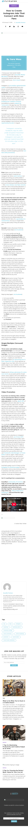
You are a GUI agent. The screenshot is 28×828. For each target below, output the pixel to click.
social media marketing (9, 640)
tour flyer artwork (20, 185)
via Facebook (19, 230)
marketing (6, 627)
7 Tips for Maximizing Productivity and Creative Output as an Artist (14, 746)
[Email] (22, 26)
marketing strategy (8, 630)
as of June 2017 (18, 437)
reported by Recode (7, 123)
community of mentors (15, 482)
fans (10, 623)
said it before (18, 176)
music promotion (8, 633)
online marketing (20, 633)
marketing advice (17, 627)
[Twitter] (10, 26)
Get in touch (16, 80)
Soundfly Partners (21, 22)
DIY (4, 623)
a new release (9, 185)
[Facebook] (6, 26)
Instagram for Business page (10, 467)
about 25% (21, 401)
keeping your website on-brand (11, 101)
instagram (18, 623)
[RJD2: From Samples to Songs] (14, 563)
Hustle (14, 5)
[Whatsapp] (18, 26)
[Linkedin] (14, 26)
